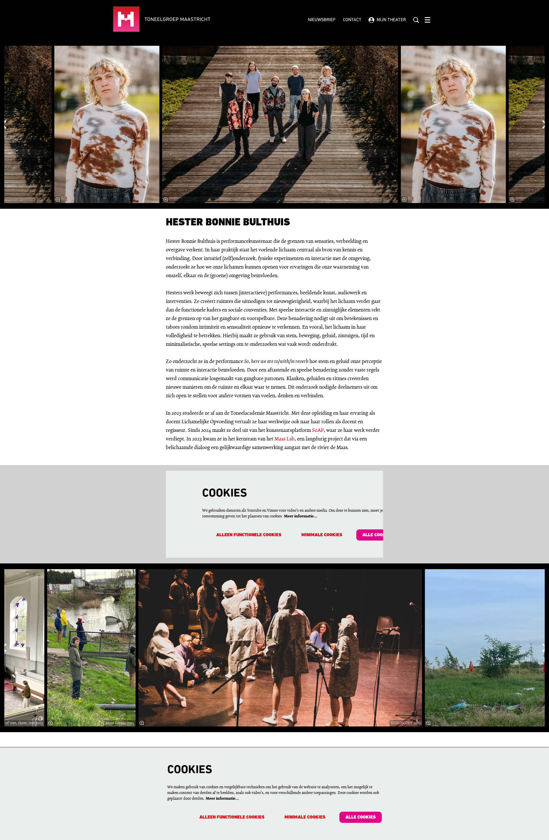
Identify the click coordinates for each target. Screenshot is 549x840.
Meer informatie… (300, 516)
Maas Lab (284, 439)
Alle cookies (377, 535)
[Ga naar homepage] (179, 20)
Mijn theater (391, 20)
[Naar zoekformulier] (416, 20)
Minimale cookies (321, 535)
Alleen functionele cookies (248, 535)
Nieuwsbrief (322, 20)
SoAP (318, 430)
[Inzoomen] (165, 199)
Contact (352, 20)
